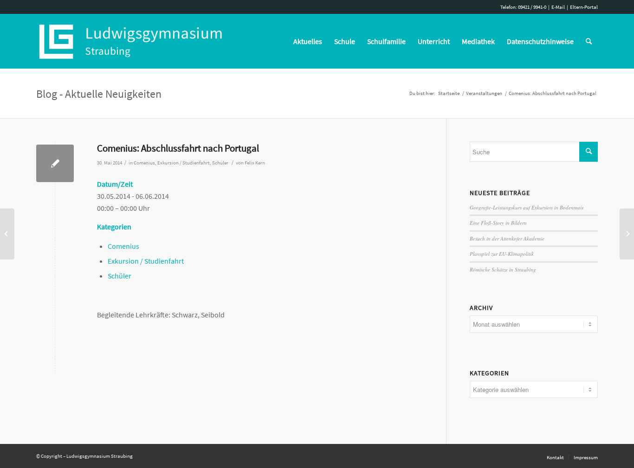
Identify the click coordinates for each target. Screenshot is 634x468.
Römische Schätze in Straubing (503, 269)
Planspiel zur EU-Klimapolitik (502, 253)
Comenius (144, 163)
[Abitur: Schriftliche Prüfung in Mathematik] (7, 234)
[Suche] (589, 41)
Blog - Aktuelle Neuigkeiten (99, 94)
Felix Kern (255, 163)
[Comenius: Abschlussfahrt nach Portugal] (55, 163)
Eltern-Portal (584, 7)
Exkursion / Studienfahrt (183, 163)
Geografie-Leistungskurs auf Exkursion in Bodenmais (526, 207)
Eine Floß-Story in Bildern (498, 222)
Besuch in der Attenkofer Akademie (507, 238)
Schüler (220, 163)
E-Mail (558, 7)
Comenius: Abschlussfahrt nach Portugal (178, 148)
